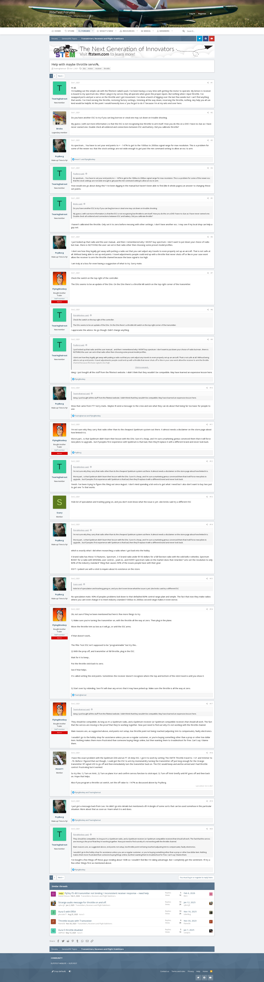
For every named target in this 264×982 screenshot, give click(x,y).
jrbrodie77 (62, 914)
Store (71, 30)
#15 (211, 578)
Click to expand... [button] (142, 367)
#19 (211, 801)
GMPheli (61, 933)
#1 (212, 83)
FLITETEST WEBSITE (58, 963)
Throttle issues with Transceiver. (75, 920)
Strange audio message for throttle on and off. (82, 902)
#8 (212, 309)
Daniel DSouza (64, 896)
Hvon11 (59, 768)
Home (58, 30)
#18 (211, 753)
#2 (212, 112)
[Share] (208, 82)
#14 (211, 524)
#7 (212, 273)
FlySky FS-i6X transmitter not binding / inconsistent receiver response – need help (107, 893)
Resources (128, 30)
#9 (212, 339)
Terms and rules (178, 971)
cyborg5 (61, 905)
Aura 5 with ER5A (67, 911)
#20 (211, 829)
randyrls (187, 933)
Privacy (191, 971)
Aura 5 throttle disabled (70, 930)
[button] (93, 30)
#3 (212, 140)
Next (60, 76)
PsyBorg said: (78, 173)
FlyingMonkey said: (81, 315)
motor (90, 68)
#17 (211, 704)
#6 (212, 237)
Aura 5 (81, 914)
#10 (211, 388)
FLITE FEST (73, 963)
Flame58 (61, 923)
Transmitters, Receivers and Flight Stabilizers (98, 896)
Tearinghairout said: (81, 393)
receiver (98, 68)
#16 (211, 609)
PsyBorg (59, 156)
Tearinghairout (59, 68)
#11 (211, 424)
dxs (84, 68)
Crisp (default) (59, 971)
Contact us (164, 971)
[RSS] (211, 971)
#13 (211, 497)
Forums (85, 30)
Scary (59, 512)
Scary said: (77, 584)
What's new (106, 30)
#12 (211, 461)
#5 (212, 198)
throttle (107, 68)
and (85, 159)
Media (147, 30)
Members (164, 30)
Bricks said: (77, 204)
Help (198, 971)
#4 (212, 168)
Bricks (59, 128)
